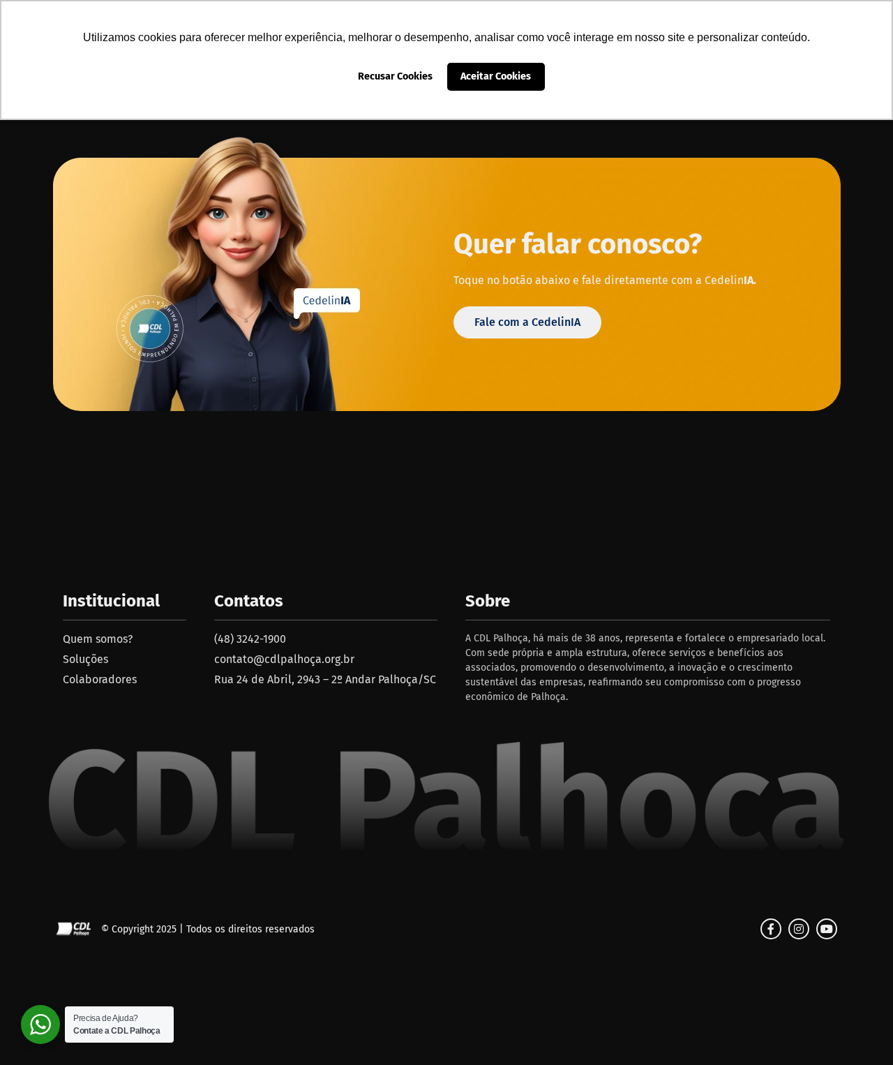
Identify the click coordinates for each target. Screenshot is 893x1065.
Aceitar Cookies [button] (495, 76)
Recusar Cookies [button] (395, 76)
